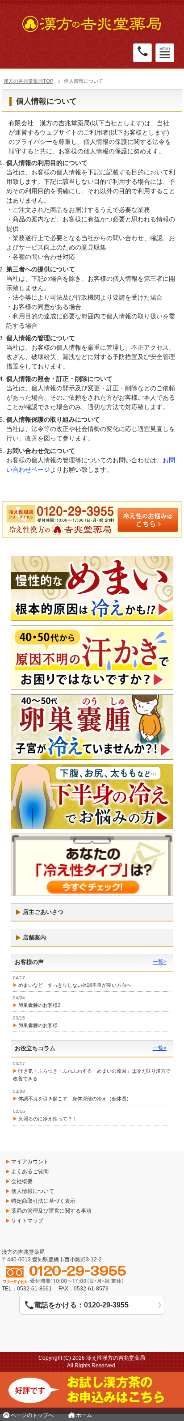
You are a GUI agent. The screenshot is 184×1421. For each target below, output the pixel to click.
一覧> (160, 962)
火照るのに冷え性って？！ (47, 1118)
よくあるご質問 (30, 1171)
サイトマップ (27, 1221)
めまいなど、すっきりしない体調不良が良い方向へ (74, 985)
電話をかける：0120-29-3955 (81, 1305)
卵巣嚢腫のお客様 (38, 1025)
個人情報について (32, 1191)
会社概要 (22, 1181)
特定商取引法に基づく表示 (43, 1201)
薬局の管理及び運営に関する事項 (51, 1211)
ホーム (84, 1415)
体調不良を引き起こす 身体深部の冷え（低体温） (74, 1098)
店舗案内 (34, 937)
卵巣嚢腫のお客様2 (39, 1005)
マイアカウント (30, 1162)
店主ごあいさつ (43, 912)
